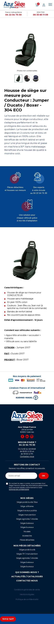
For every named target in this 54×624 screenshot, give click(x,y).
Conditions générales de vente (27, 590)
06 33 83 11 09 (40, 14)
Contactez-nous (27, 456)
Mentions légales (27, 594)
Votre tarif (8, 619)
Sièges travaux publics (27, 510)
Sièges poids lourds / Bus (27, 502)
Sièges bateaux (27, 523)
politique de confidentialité (19, 489)
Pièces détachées (27, 540)
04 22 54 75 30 (13, 14)
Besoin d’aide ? (27, 443)
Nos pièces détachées (27, 546)
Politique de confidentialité (27, 599)
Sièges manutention (27, 515)
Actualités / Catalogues (27, 576)
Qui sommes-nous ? (27, 572)
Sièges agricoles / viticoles (27, 519)
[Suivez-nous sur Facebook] (22, 436)
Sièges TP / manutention (27, 554)
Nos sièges (27, 498)
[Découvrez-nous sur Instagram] (31, 436)
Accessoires (27, 536)
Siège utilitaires (27, 506)
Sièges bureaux (27, 527)
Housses (27, 531)
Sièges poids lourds (27, 550)
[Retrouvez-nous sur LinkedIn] (27, 436)
